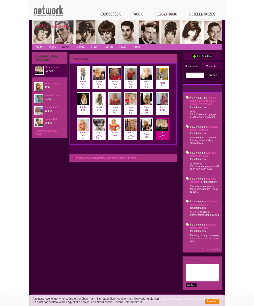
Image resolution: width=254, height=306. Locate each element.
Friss (136, 47)
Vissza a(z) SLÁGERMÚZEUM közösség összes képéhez (106, 158)
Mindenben (212, 66)
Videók (80, 47)
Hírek (94, 47)
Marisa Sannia (53, 83)
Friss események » (211, 249)
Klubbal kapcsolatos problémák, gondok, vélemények (203, 100)
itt (141, 302)
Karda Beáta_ (162, 110)
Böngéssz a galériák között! (46, 132)
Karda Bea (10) (115, 84)
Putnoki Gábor (52, 95)
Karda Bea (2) (131, 110)
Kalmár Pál (51, 119)
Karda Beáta (52, 67)
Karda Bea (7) (99, 110)
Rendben (212, 301)
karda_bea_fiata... (99, 135)
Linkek (123, 47)
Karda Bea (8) (146, 84)
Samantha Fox (53, 107)
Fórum (108, 47)
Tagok (52, 47)
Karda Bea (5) (99, 84)
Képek (66, 47)
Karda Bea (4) (83, 110)
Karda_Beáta (162, 135)
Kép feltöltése (204, 56)
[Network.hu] (48, 12)
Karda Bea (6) (146, 110)
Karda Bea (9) (115, 110)
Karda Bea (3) (131, 84)
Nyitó (39, 47)
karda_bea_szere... (130, 135)
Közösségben (192, 66)
